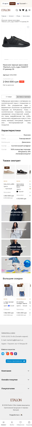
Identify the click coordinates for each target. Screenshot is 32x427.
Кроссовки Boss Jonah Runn (20, 185)
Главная (3, 16)
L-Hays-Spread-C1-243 (9, 302)
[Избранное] (23, 10)
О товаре (9, 97)
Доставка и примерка (23, 97)
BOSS (5, 181)
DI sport (5, 3)
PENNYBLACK (21, 299)
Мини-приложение (14, 361)
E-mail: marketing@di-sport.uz (12, 340)
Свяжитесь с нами (8, 333)
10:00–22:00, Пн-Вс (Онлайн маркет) (14, 336)
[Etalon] (5, 10)
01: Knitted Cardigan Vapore (22, 302)
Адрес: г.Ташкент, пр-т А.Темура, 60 (14, 344)
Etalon (12, 3)
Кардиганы (20, 309)
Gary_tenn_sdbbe (9, 184)
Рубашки (7, 309)
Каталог (11, 16)
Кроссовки (26, 16)
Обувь (18, 16)
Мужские (27, 135)
